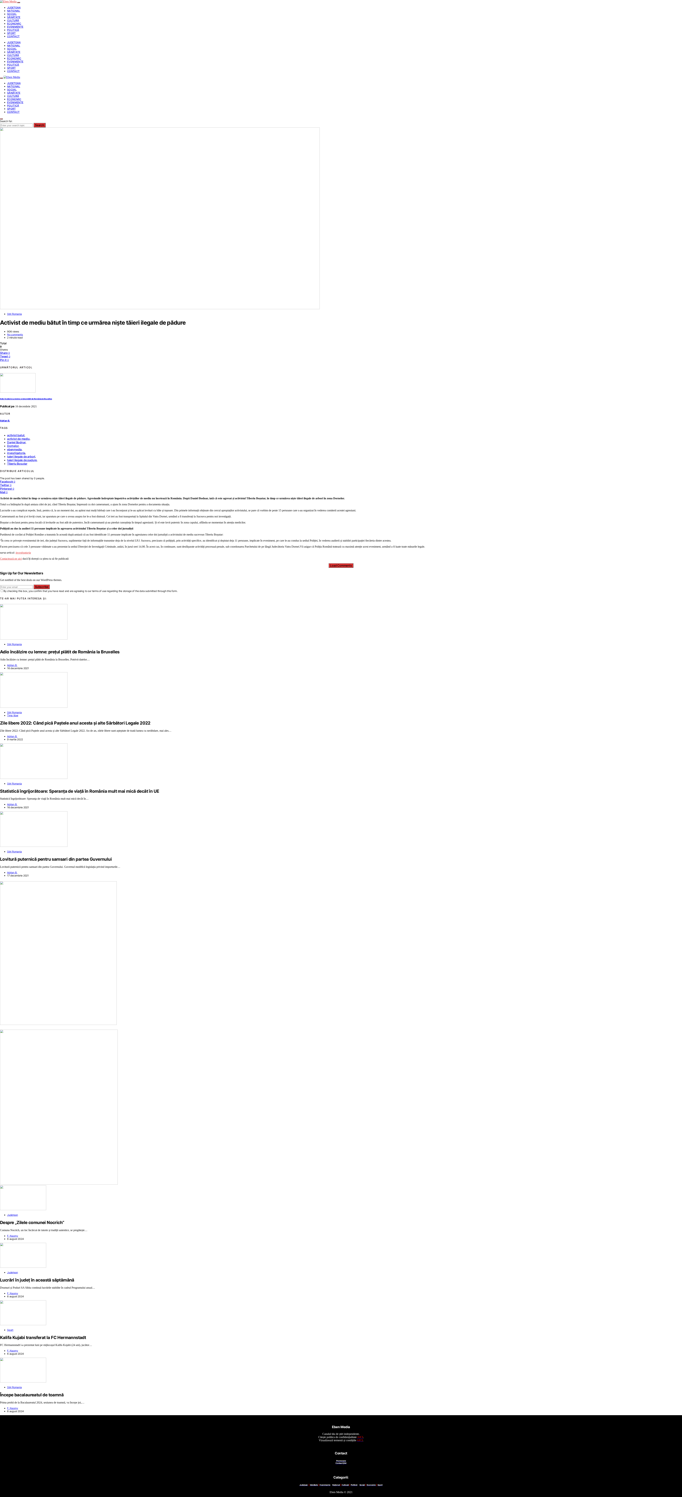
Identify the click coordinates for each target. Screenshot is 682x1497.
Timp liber (12, 715)
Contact (13, 36)
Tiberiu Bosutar (17, 463)
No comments (15, 334)
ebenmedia (14, 449)
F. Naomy (12, 1235)
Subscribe (41, 587)
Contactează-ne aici (11, 558)
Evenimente (15, 26)
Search (39, 125)
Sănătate (13, 17)
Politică (13, 29)
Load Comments (341, 565)
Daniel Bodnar (16, 442)
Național (13, 10)
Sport (11, 33)
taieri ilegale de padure (22, 460)
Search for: (6, 121)
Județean (14, 7)
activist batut (16, 435)
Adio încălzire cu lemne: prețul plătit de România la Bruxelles (26, 399)
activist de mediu (18, 439)
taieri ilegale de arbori (21, 456)
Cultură (13, 20)
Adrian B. (5, 420)
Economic (14, 23)
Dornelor (13, 446)
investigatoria (16, 453)
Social (12, 13)
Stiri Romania (14, 313)
